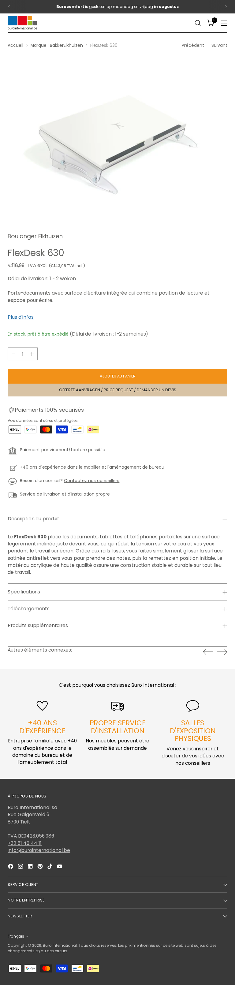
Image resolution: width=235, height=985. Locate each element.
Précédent (193, 45)
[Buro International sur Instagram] (21, 867)
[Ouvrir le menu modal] (224, 23)
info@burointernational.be (39, 850)
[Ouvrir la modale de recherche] (198, 23)
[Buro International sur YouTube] (60, 867)
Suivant (219, 45)
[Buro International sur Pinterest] (40, 867)
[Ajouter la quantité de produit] (31, 354)
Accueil (15, 45)
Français (16, 936)
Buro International (60, 945)
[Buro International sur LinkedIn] (31, 867)
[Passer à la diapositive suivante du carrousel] (222, 651)
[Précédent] (9, 6)
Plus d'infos (21, 317)
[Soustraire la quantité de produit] (13, 354)
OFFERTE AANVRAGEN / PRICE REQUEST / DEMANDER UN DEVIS (117, 390)
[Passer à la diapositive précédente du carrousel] (208, 652)
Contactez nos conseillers (91, 481)
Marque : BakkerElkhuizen (57, 45)
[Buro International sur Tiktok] (50, 867)
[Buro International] (23, 23)
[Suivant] (226, 6)
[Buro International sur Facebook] (11, 867)
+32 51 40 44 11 (25, 843)
